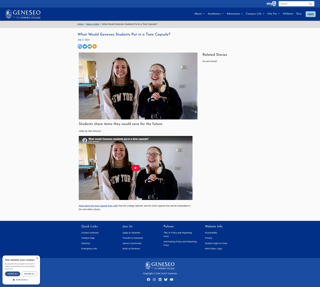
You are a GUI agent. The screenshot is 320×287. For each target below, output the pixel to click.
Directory (85, 243)
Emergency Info (89, 248)
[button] (203, 14)
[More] (94, 46)
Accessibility (211, 232)
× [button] (37, 258)
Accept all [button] (13, 274)
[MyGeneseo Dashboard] (271, 4)
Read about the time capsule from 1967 (98, 206)
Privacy (208, 238)
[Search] (310, 4)
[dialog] (21, 269)
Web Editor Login (213, 248)
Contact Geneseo (90, 232)
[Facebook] (80, 46)
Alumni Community (131, 243)
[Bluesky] (85, 46)
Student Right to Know (216, 243)
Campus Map (88, 238)
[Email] (90, 46)
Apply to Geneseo (131, 232)
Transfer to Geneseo (132, 238)
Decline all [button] (29, 274)
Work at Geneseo (131, 248)
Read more (9, 269)
